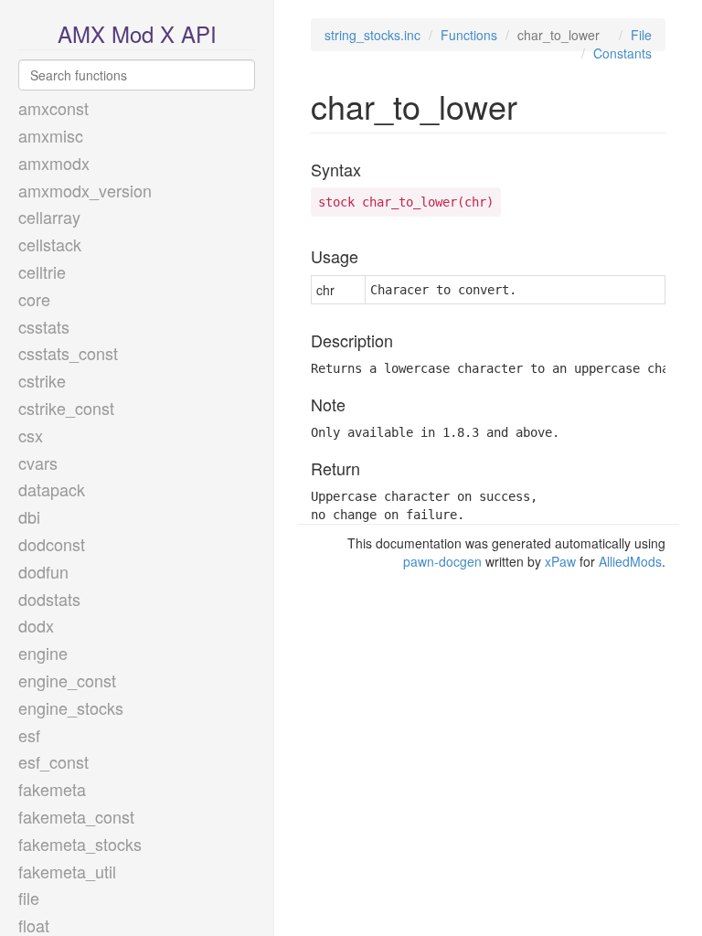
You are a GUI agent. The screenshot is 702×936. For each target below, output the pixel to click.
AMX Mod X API (137, 33)
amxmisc (50, 135)
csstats (43, 326)
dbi (29, 516)
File (641, 35)
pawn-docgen (442, 561)
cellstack (49, 244)
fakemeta (52, 789)
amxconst (53, 108)
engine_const (67, 680)
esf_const (53, 761)
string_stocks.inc (372, 35)
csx (30, 435)
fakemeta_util (67, 871)
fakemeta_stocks (80, 844)
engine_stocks (70, 707)
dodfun (43, 571)
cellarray (49, 217)
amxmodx (54, 163)
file (28, 897)
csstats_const (68, 353)
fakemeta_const (76, 816)
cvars (38, 462)
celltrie (42, 271)
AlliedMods (630, 561)
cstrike (42, 380)
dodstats (49, 599)
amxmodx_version (85, 190)
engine (43, 653)
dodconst (51, 544)
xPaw (560, 561)
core (34, 299)
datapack (51, 489)
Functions (469, 35)
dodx (36, 625)
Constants (622, 53)
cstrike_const (66, 408)
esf (29, 735)
